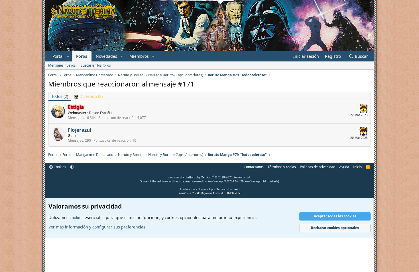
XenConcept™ (217, 181)
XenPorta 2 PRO (189, 193)
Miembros (139, 56)
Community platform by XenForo (209, 177)
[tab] (88, 96)
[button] (68, 56)
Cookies (59, 166)
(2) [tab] (59, 96)
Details (273, 181)
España (106, 112)
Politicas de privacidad (317, 166)
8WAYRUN (234, 193)
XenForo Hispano (227, 189)
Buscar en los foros (95, 65)
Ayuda (344, 166)
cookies (77, 217)
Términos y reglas (282, 166)
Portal (58, 56)
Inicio (357, 166)
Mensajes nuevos (62, 65)
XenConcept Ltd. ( (257, 181)
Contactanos (254, 166)
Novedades (106, 56)
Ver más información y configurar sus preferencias (96, 227)
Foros (81, 56)
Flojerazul (79, 130)
